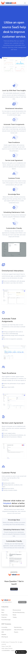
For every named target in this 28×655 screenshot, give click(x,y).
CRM (2, 632)
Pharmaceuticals (17, 610)
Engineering (4, 615)
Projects (16, 632)
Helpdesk (3, 634)
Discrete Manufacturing (18, 612)
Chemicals (4, 617)
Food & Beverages (6, 619)
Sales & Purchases (18, 629)
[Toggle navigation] (25, 3)
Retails (14, 615)
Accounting (4, 627)
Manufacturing (17, 627)
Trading (15, 617)
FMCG (2, 610)
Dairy (2, 612)
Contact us (14, 589)
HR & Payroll (4, 637)
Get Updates (22, 602)
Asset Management (6, 629)
